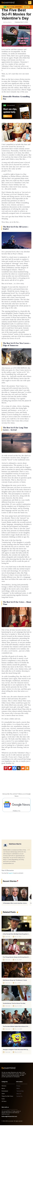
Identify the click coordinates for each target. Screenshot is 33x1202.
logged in (10, 948)
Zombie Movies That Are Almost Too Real (14, 1078)
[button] (29, 3)
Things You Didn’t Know (8, 1173)
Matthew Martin (7, 22)
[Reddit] (23, 843)
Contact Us (19, 1173)
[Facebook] (14, 843)
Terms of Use (20, 1168)
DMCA (18, 1165)
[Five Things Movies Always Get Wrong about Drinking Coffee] (16, 1022)
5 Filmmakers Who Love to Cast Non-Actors (15, 978)
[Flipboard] (10, 843)
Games (3, 1175)
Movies (3, 1165)
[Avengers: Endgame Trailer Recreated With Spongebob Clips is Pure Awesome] (16, 1114)
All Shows (4, 1178)
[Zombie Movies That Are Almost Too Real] (16, 1068)
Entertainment (5, 1168)
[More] (27, 843)
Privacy (18, 1162)
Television (4, 1162)
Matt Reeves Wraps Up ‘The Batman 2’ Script (15, 1055)
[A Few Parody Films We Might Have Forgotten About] (16, 999)
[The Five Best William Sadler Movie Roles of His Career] (16, 1091)
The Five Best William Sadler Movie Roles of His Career (18, 1101)
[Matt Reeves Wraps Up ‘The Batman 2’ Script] (16, 1045)
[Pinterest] (6, 843)
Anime (3, 1170)
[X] (19, 843)
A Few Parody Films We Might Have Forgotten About (17, 1009)
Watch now (26, 6)
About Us (18, 1170)
